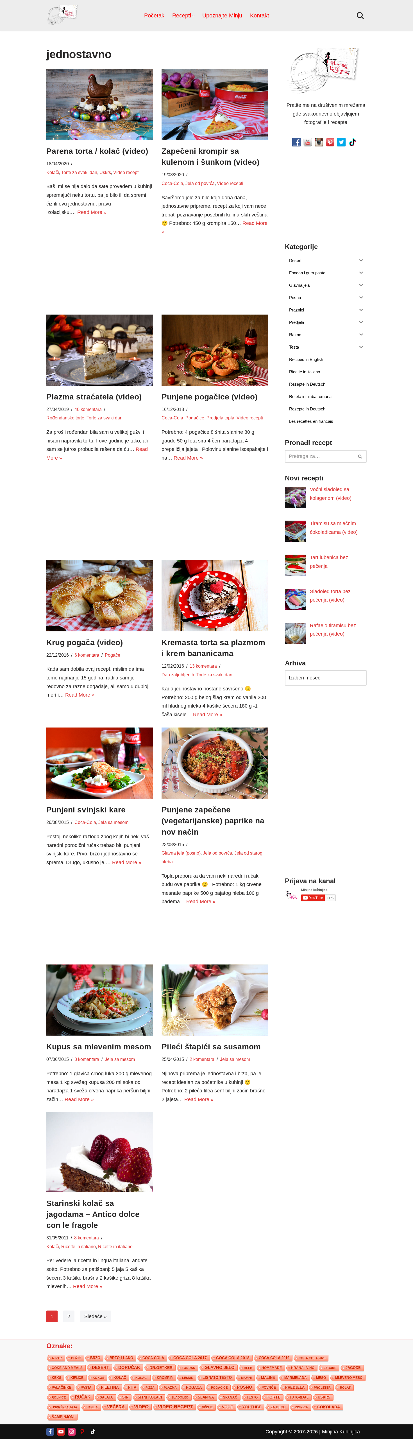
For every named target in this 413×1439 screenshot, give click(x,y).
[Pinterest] (82, 1432)
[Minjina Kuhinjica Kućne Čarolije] (63, 15)
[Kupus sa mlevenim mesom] (99, 1000)
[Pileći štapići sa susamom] (215, 1000)
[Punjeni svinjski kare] (99, 763)
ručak (82, 1397)
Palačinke (61, 1388)
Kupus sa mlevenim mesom (98, 1046)
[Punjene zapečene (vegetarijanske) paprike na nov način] (215, 763)
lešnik (187, 1377)
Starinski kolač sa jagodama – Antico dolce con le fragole (93, 1214)
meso (321, 1378)
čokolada (328, 1407)
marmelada (295, 1377)
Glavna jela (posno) (181, 852)
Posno (244, 1387)
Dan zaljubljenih (178, 674)
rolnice (59, 1397)
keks (56, 1378)
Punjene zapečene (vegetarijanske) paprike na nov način (213, 820)
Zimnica (301, 1407)
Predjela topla (220, 417)
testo (252, 1397)
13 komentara (203, 665)
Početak (154, 15)
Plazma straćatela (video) (94, 396)
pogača (194, 1387)
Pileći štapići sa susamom (211, 1046)
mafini (246, 1377)
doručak (129, 1367)
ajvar (57, 1358)
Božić (76, 1358)
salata (106, 1397)
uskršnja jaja (64, 1407)
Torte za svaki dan (79, 172)
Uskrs (105, 172)
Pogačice (194, 417)
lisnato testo (217, 1378)
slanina (206, 1397)
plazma (170, 1387)
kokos (98, 1377)
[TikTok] (93, 1432)
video (141, 1406)
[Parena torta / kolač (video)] (99, 104)
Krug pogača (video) (84, 642)
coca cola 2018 (232, 1358)
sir (125, 1397)
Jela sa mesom (113, 822)
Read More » (91, 212)
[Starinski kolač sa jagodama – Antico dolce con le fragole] (99, 1152)
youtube (251, 1407)
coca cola (153, 1358)
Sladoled (180, 1397)
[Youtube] (61, 1432)
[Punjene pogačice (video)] (215, 350)
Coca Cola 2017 (190, 1358)
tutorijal (299, 1397)
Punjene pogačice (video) (209, 396)
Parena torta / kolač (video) (97, 151)
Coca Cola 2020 (312, 1358)
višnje (207, 1407)
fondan (188, 1368)
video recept (175, 1406)
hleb (248, 1368)
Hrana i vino (302, 1368)
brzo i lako (121, 1358)
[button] (193, 16)
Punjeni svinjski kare (86, 809)
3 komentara (86, 1059)
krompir (165, 1378)
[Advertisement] (99, 264)
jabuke (330, 1368)
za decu (278, 1407)
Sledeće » (95, 1316)
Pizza (150, 1387)
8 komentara (86, 1237)
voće (227, 1407)
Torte (273, 1397)
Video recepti (126, 172)
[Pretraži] (360, 15)
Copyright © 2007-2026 (292, 1432)
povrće (269, 1388)
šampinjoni (63, 1417)
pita (132, 1387)
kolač (120, 1378)
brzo (95, 1358)
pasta (86, 1388)
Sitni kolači (150, 1397)
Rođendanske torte (65, 417)
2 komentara (202, 1059)
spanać (230, 1397)
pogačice (219, 1387)
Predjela (295, 1387)
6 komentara (86, 655)
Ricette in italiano (78, 1246)
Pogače (112, 655)
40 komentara (88, 409)
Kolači (52, 172)
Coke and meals (67, 1368)
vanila (92, 1407)
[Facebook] (50, 1432)
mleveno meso (348, 1378)
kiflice (77, 1377)
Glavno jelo (220, 1367)
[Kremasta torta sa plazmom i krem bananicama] (215, 595)
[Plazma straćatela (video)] (99, 350)
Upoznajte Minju (222, 15)
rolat (345, 1387)
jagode (353, 1368)
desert (100, 1367)
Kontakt (259, 15)
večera (116, 1406)
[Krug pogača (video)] (99, 595)
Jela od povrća (200, 183)
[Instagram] (72, 1432)
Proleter (322, 1387)
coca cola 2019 (274, 1358)
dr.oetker (161, 1367)
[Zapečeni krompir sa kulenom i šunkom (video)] (215, 104)
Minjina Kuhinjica (341, 1432)
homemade (272, 1368)
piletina (110, 1387)
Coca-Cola (172, 183)
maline (268, 1378)
